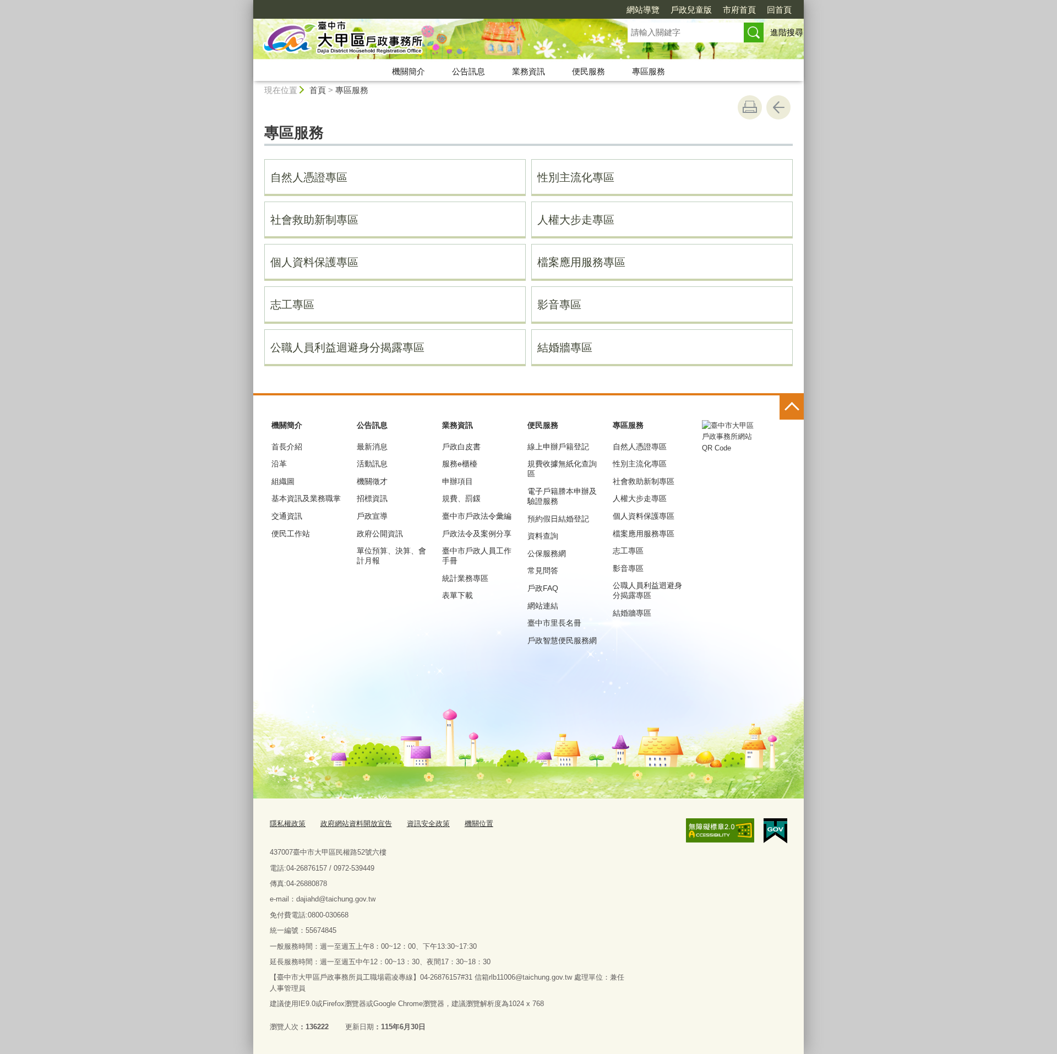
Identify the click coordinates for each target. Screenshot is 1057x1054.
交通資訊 (286, 516)
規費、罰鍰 (461, 498)
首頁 (317, 90)
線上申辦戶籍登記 (558, 446)
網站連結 (542, 605)
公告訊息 (468, 71)
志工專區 (292, 304)
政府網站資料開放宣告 (356, 823)
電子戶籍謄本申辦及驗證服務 (562, 496)
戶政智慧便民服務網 (562, 640)
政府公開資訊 (380, 533)
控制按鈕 (792, 407)
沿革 (279, 463)
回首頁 (779, 9)
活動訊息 (372, 463)
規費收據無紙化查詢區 (562, 468)
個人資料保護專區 (314, 262)
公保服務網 (546, 553)
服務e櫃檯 (459, 463)
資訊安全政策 (428, 823)
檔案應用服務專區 (581, 262)
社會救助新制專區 (314, 220)
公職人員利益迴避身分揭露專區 (347, 347)
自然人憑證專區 (308, 177)
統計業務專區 (465, 578)
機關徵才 (372, 481)
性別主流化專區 (575, 177)
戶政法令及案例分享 (476, 533)
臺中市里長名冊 (554, 622)
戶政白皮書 (461, 446)
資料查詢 (542, 535)
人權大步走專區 (575, 220)
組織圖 (283, 481)
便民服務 (588, 71)
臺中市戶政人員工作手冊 (476, 555)
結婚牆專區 (564, 347)
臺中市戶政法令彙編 (476, 516)
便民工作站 (290, 533)
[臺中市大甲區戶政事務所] (427, 40)
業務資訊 (528, 71)
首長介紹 (286, 446)
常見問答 (542, 570)
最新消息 (372, 446)
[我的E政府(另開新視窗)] (775, 831)
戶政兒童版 (691, 9)
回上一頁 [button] (778, 107)
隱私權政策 (288, 823)
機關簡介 (408, 71)
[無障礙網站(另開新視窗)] (720, 830)
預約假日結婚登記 (558, 518)
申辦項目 (457, 481)
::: (248, 4)
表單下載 (457, 595)
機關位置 (479, 823)
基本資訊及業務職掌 (306, 498)
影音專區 (559, 304)
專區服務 (648, 71)
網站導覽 (643, 9)
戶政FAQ (542, 588)
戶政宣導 (372, 516)
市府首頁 (739, 9)
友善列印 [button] (750, 107)
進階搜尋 (786, 32)
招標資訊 (372, 498)
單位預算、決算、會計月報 (391, 555)
